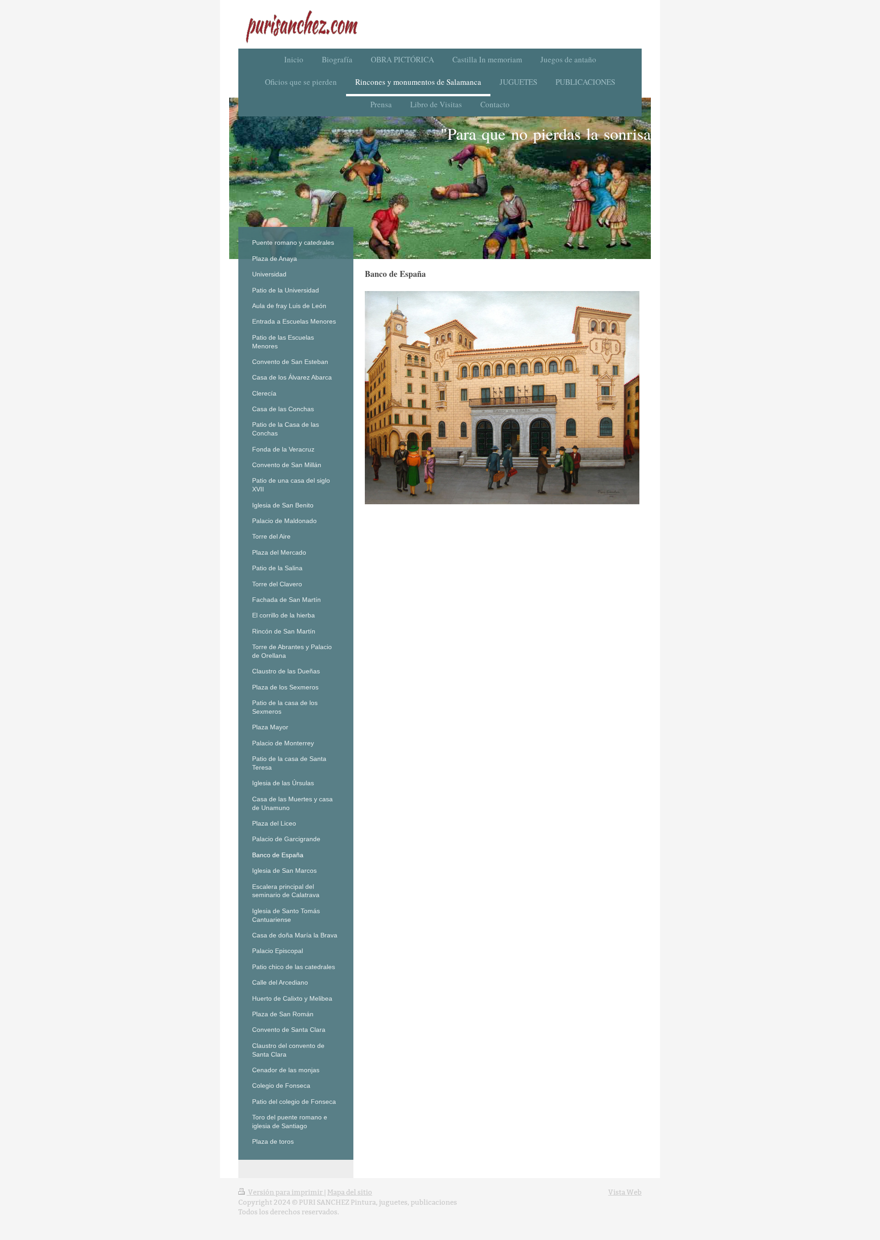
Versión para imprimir (285, 1192)
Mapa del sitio (349, 1192)
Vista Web (625, 1192)
